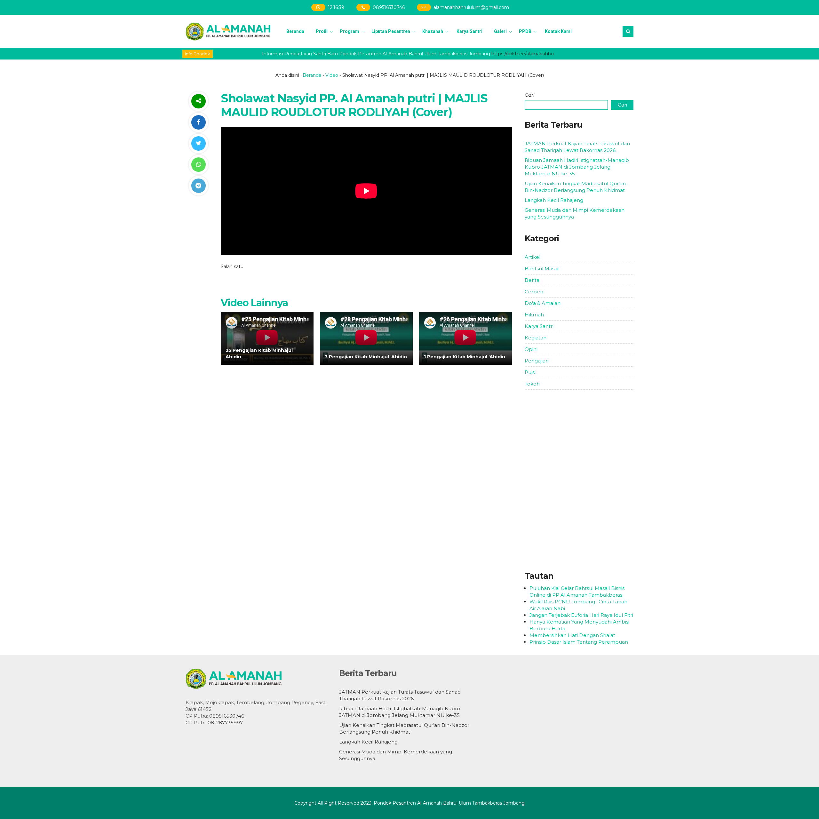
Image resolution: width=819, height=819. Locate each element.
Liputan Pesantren (390, 31)
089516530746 (389, 7)
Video (331, 75)
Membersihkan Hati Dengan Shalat (572, 635)
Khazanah (432, 31)
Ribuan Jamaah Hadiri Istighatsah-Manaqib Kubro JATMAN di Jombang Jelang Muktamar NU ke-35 (577, 167)
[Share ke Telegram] (198, 185)
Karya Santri (469, 31)
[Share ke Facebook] (198, 122)
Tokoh (532, 384)
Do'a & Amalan (543, 303)
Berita (532, 280)
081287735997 (225, 723)
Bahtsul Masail (542, 269)
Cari (530, 95)
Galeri (500, 31)
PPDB (525, 31)
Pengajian (537, 361)
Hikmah (534, 315)
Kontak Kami (558, 31)
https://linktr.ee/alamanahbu (511, 54)
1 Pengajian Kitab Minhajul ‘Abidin (464, 357)
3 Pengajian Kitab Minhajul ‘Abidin (366, 357)
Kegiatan (535, 338)
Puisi (530, 372)
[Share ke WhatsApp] (198, 164)
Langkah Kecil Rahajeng (554, 200)
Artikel (532, 257)
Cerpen (534, 292)
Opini (531, 349)
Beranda (295, 31)
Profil (322, 31)
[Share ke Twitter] (198, 143)
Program (349, 31)
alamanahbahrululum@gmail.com (471, 7)
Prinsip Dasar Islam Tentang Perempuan (578, 642)
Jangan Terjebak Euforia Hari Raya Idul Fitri (581, 615)
